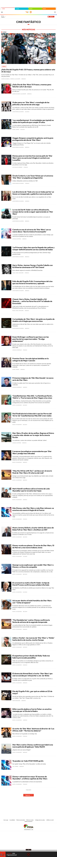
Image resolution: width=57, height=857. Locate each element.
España (3, 17)
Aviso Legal (5, 820)
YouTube (26, 803)
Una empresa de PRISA (28, 826)
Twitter (28, 803)
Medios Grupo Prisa (29, 829)
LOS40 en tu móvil (50, 820)
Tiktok (23, 803)
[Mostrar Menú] (2, 12)
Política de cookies (30, 820)
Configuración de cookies (40, 820)
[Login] (55, 12)
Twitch (34, 803)
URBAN (44, 8)
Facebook (31, 803)
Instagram (20, 803)
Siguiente (27, 795)
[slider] (28, 851)
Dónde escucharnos (28, 821)
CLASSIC (17, 8)
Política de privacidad (20, 820)
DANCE (30, 8)
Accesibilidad (12, 820)
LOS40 (3, 8)
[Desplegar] (28, 849)
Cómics (4, 66)
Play (28, 854)
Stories (37, 803)
